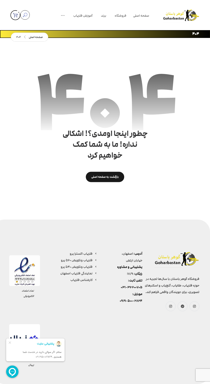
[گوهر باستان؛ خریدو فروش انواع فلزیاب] (181, 16)
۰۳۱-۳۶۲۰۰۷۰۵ (131, 287)
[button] (62, 16)
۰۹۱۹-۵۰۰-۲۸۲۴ (131, 301)
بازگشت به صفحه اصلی (105, 177)
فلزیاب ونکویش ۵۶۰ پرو (76, 260)
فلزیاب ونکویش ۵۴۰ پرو (76, 266)
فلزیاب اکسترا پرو (81, 253)
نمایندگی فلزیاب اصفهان (76, 273)
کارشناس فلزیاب (81, 280)
